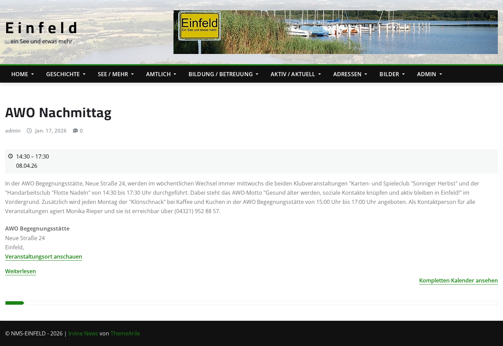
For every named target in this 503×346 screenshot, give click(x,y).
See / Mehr (114, 74)
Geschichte (63, 74)
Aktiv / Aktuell (294, 74)
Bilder (389, 74)
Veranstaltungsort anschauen (43, 256)
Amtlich (159, 74)
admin (13, 130)
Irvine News (83, 333)
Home (20, 74)
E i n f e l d (41, 27)
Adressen (348, 74)
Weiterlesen (20, 271)
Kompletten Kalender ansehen (458, 280)
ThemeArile (125, 333)
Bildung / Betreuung (221, 74)
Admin (427, 74)
